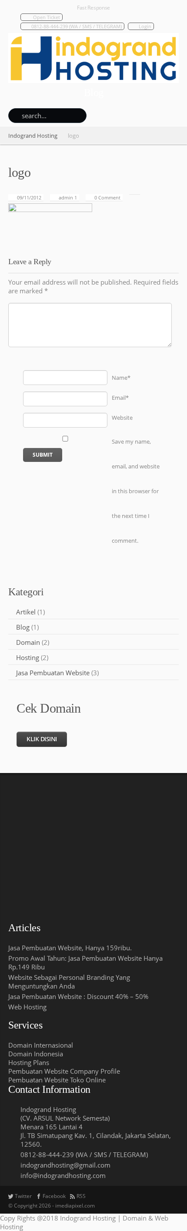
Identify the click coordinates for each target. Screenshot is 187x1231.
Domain (28, 642)
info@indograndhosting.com (63, 1175)
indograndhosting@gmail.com (65, 1165)
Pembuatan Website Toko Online (57, 1079)
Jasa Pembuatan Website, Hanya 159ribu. (70, 947)
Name (121, 378)
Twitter (23, 1196)
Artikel (26, 611)
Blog (23, 627)
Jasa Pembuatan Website (53, 672)
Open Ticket (46, 17)
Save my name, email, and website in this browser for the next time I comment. (136, 491)
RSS (81, 1196)
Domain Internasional (40, 1045)
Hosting (27, 657)
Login (145, 26)
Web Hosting (27, 1006)
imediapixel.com (75, 1205)
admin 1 (68, 197)
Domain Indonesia (35, 1053)
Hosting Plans (28, 1062)
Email (120, 397)
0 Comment (107, 197)
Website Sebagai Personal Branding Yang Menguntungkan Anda (69, 981)
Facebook (54, 1196)
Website (122, 417)
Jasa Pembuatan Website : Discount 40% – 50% (78, 996)
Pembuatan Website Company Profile (64, 1071)
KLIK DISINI (42, 739)
